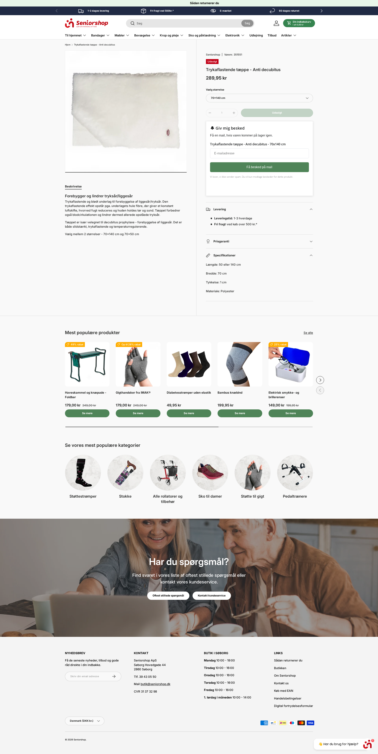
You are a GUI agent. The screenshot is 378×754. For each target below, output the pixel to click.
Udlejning (256, 35)
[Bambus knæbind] (240, 364)
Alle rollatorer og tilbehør (168, 499)
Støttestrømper (82, 496)
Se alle (308, 333)
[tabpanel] (126, 216)
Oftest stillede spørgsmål (168, 595)
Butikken (280, 668)
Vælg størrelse (215, 89)
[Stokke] (125, 473)
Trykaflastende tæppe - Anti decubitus (94, 45)
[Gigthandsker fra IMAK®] (138, 364)
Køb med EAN (283, 691)
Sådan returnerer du (204, 3)
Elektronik (232, 35)
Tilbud (272, 35)
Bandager (98, 35)
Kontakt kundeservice (212, 595)
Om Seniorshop (285, 675)
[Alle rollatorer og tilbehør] (168, 473)
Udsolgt (277, 112)
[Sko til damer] (210, 473)
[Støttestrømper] (83, 473)
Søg (247, 23)
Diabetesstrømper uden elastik (189, 392)
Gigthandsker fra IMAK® (133, 392)
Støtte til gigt (252, 496)
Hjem (67, 45)
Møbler (120, 35)
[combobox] (190, 23)
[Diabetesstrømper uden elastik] (189, 364)
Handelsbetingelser (287, 698)
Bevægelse (142, 35)
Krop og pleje (169, 35)
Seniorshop (213, 54)
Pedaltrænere (295, 496)
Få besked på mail (259, 167)
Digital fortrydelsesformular (293, 706)
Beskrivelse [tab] (73, 186)
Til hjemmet (73, 35)
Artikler (286, 35)
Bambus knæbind (230, 392)
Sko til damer (210, 496)
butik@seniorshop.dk (155, 684)
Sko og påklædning (202, 35)
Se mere (87, 413)
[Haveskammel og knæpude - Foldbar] (87, 364)
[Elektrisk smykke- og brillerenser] (291, 364)
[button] (299, 23)
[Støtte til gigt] (252, 473)
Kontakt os (281, 683)
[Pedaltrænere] (295, 473)
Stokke (125, 496)
